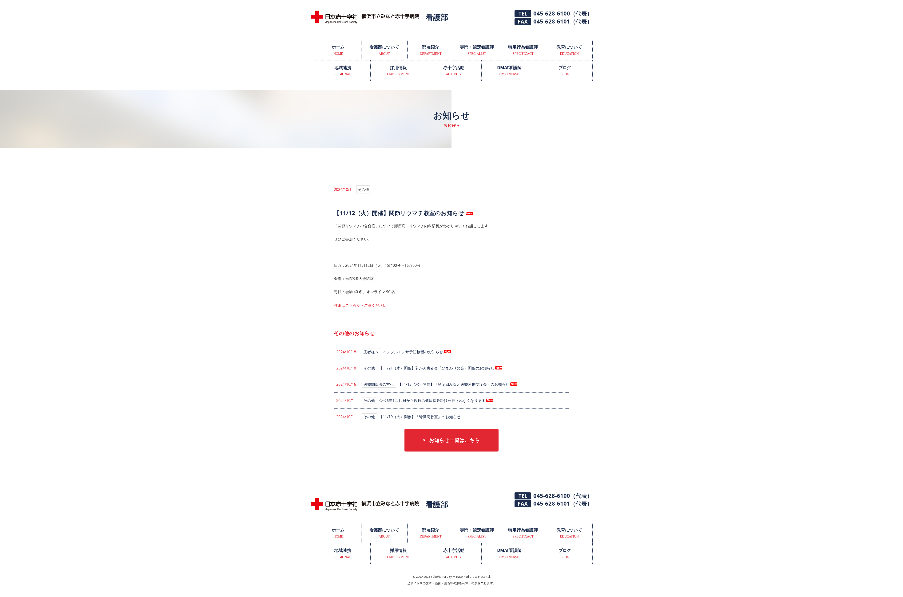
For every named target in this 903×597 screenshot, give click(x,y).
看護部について (384, 49)
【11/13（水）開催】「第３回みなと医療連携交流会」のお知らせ (454, 384)
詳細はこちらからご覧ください (360, 305)
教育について (569, 49)
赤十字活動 (453, 70)
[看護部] (365, 21)
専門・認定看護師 (477, 49)
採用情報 (398, 70)
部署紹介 (431, 49)
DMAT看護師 (509, 70)
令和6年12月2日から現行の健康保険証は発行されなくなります (432, 400)
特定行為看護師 (523, 49)
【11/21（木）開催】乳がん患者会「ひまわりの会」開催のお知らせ (437, 368)
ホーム (338, 49)
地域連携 (342, 70)
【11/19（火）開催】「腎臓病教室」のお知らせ (419, 416)
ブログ (564, 70)
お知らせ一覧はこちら (454, 440)
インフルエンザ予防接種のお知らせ (413, 351)
